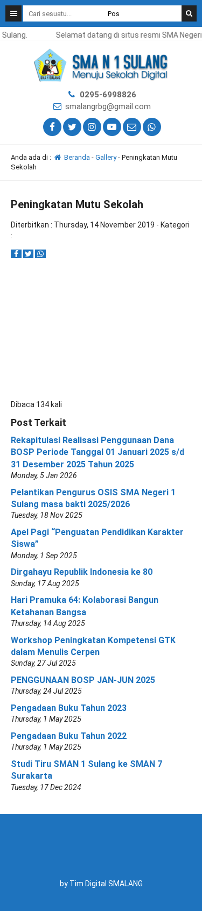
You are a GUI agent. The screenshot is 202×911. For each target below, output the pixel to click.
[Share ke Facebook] (17, 254)
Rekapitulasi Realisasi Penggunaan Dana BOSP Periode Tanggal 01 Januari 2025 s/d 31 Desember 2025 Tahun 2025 (97, 452)
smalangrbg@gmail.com (108, 106)
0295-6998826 (108, 94)
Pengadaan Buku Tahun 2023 (69, 708)
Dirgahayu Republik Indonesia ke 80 (81, 572)
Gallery (105, 157)
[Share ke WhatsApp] (40, 254)
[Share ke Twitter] (29, 254)
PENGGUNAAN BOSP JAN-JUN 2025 (83, 680)
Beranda (76, 157)
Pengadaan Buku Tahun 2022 (69, 736)
